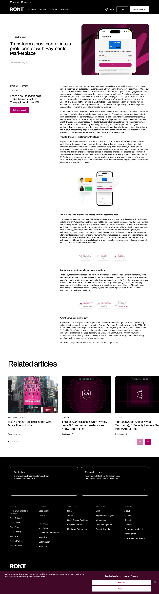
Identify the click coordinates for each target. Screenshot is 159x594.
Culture (127, 515)
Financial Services (75, 525)
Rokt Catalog (16, 518)
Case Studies (44, 511)
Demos (42, 515)
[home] (17, 9)
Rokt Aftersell (16, 546)
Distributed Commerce (49, 533)
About (127, 511)
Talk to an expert (100, 342)
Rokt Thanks (15, 532)
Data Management (104, 525)
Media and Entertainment (78, 529)
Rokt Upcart (15, 523)
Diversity (128, 520)
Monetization (44, 537)
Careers (128, 525)
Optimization (44, 542)
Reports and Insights (105, 515)
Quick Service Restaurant (78, 520)
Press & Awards (103, 529)
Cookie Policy (39, 577)
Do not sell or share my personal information (122, 576)
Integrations (101, 520)
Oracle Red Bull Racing (134, 538)
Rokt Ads (14, 536)
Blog (98, 511)
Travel (70, 515)
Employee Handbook (133, 529)
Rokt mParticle (16, 541)
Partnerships (130, 534)
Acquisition (43, 528)
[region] (79, 582)
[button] (32, 9)
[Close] (155, 582)
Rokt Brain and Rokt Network (19, 512)
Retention (43, 546)
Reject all (121, 582)
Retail (70, 511)
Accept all (121, 589)
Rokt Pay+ (14, 527)
